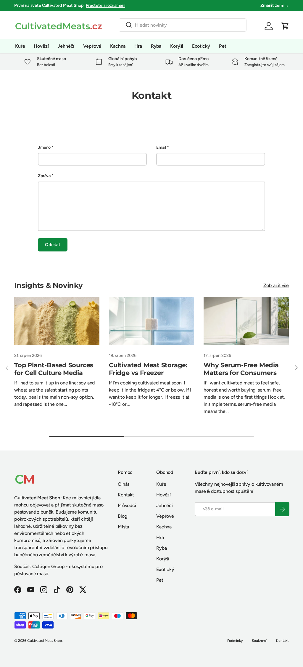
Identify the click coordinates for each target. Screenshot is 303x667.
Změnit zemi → (274, 5)
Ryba (156, 46)
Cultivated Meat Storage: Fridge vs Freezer (148, 369)
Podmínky (235, 641)
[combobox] (182, 25)
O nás (123, 484)
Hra (138, 46)
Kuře (20, 46)
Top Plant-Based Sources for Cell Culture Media (53, 369)
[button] (285, 26)
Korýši (176, 46)
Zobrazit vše (276, 285)
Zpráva (44, 175)
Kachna (117, 46)
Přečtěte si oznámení (105, 5)
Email (161, 147)
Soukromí (259, 641)
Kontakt (126, 495)
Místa (123, 527)
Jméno (44, 147)
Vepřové (92, 46)
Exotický (201, 46)
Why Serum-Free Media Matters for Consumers (241, 369)
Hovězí (41, 46)
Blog (122, 516)
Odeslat (52, 244)
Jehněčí (65, 46)
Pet (222, 46)
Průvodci (127, 505)
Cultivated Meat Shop (44, 641)
